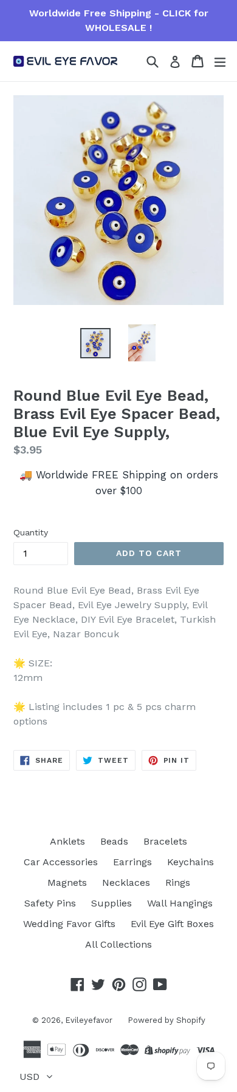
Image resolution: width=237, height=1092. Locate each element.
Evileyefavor (88, 1020)
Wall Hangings (180, 903)
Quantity (30, 532)
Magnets (67, 882)
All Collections (118, 944)
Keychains (190, 862)
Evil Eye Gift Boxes (172, 924)
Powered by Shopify (166, 1020)
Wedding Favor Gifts (69, 924)
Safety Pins (50, 903)
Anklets (67, 841)
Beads (114, 841)
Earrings (132, 862)
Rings (177, 882)
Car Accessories (61, 862)
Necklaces (126, 882)
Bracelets (165, 841)
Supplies (111, 903)
